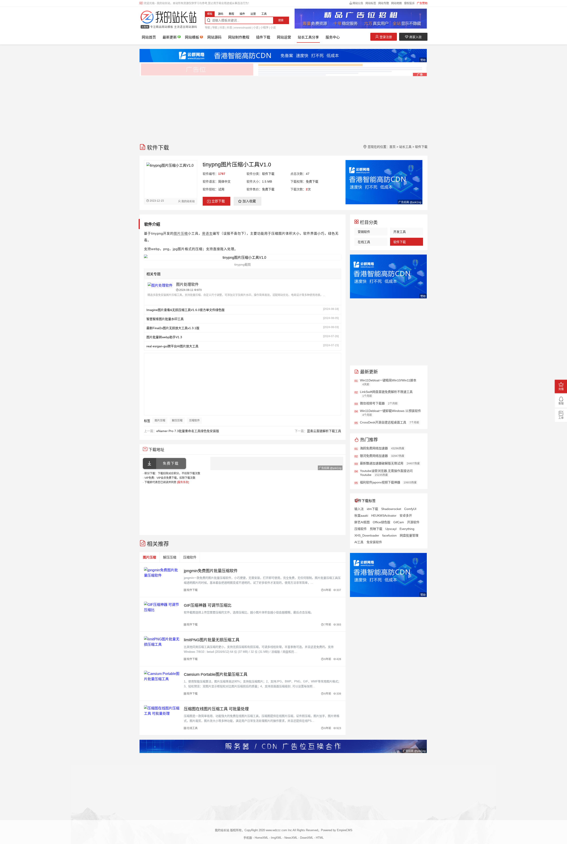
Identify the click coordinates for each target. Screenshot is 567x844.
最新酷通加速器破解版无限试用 (381, 463)
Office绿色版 (381, 522)
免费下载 (171, 463)
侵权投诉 (409, 3)
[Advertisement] (272, 108)
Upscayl (390, 529)
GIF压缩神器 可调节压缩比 (207, 605)
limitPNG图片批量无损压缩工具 (211, 640)
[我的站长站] (168, 17)
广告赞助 (422, 3)
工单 (561, 417)
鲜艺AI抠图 (362, 522)
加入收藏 (249, 201)
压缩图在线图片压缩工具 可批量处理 (216, 709)
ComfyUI (410, 509)
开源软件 (413, 522)
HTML (320, 837)
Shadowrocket (391, 509)
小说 (255, 27)
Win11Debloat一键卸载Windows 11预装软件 (390, 411)
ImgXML (276, 837)
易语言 (207, 233)
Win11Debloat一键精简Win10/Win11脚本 (388, 380)
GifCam (398, 522)
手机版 (247, 837)
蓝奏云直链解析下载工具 (324, 431)
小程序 (264, 27)
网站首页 (149, 37)
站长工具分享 (308, 37)
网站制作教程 (238, 37)
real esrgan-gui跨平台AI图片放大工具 (172, 346)
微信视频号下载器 (372, 403)
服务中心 (333, 37)
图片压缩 (181, 233)
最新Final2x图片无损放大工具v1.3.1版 (172, 328)
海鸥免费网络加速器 (374, 448)
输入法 (359, 509)
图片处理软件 (187, 284)
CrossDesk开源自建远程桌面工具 (383, 422)
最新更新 (170, 37)
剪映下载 (376, 529)
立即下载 (218, 201)
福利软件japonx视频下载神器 (380, 482)
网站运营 (284, 37)
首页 (392, 147)
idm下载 (372, 509)
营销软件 (364, 232)
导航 (207, 27)
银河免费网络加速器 (374, 456)
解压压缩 (177, 420)
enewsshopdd (242, 27)
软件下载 (421, 147)
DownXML (306, 837)
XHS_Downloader (366, 535)
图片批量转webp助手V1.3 (164, 337)
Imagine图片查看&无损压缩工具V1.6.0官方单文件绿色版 (185, 310)
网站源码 (214, 37)
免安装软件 (374, 542)
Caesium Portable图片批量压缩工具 (215, 674)
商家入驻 (415, 37)
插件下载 (263, 37)
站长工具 (405, 147)
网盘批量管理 (409, 535)
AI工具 (358, 542)
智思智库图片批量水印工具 (165, 319)
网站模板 (192, 37)
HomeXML (261, 837)
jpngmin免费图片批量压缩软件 (211, 571)
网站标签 (370, 3)
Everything (407, 529)
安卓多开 (406, 515)
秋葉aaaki (361, 515)
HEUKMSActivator (383, 515)
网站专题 (383, 3)
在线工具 (364, 242)
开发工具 (399, 232)
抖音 (222, 27)
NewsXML (290, 837)
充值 (561, 389)
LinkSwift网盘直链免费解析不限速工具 (386, 392)
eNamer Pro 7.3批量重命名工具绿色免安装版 (187, 431)
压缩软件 (194, 420)
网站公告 (358, 3)
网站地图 (396, 3)
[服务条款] (183, 482)
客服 (561, 403)
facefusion (389, 535)
